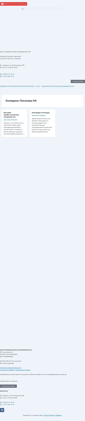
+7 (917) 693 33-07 (8, 76)
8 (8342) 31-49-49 (8, 74)
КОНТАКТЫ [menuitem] (70, 86)
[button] (78, 81)
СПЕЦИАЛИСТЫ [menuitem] (46, 86)
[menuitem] (18, 86)
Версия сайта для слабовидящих (15, 4)
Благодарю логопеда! (41, 113)
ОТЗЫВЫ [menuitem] (64, 86)
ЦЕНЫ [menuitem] (59, 86)
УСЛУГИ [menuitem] (54, 86)
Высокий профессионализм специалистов (11, 115)
